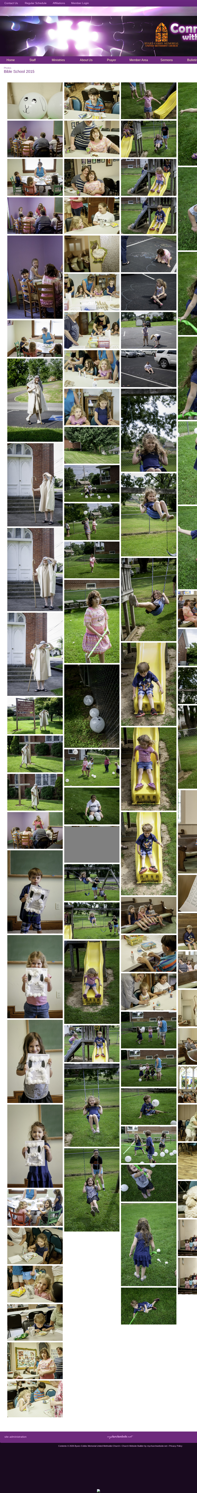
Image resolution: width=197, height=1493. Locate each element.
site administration (15, 1436)
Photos (7, 68)
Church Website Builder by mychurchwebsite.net (144, 1446)
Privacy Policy (175, 1446)
